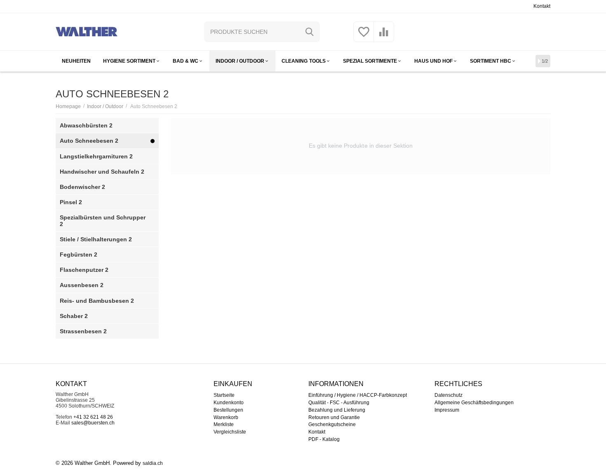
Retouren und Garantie (334, 417)
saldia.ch (153, 463)
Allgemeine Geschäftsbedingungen (474, 402)
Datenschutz (449, 395)
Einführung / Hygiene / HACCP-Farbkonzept (357, 395)
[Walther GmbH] (86, 31)
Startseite (224, 395)
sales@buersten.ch (93, 423)
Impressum (447, 410)
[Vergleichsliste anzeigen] (383, 37)
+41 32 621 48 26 (93, 417)
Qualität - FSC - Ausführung (338, 402)
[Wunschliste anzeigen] (363, 37)
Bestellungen (228, 410)
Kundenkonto (229, 402)
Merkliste (224, 424)
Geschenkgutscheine (332, 424)
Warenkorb (226, 417)
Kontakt (541, 6)
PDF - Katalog (324, 439)
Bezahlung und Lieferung (336, 410)
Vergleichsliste (230, 432)
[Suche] (309, 32)
